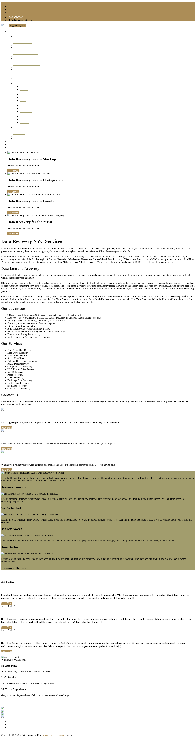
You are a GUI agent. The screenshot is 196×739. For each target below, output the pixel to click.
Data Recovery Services (20, 33)
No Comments (22, 581)
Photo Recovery (21, 72)
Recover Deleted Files (24, 50)
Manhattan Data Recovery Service (36, 103)
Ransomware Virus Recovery (27, 36)
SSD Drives (19, 75)
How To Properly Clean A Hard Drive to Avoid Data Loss (46, 612)
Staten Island (26, 97)
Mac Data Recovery (23, 69)
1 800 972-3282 (15, 17)
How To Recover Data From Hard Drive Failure (39, 636)
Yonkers (24, 116)
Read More (6, 427)
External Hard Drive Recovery (28, 67)
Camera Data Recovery (24, 56)
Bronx (23, 100)
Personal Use (12, 458)
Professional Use (15, 437)
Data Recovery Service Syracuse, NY (38, 125)
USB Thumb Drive (22, 42)
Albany (23, 119)
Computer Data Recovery (25, 53)
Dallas (16, 127)
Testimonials (14, 141)
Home (10, 31)
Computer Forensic (22, 58)
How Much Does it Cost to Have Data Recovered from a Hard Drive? (55, 588)
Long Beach (26, 111)
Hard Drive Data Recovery (26, 64)
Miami (16, 130)
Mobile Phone (20, 45)
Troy (22, 108)
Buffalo (23, 114)
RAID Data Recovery (24, 39)
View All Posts (8, 654)
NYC (16, 83)
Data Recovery (27, 94)
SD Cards (18, 78)
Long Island (25, 86)
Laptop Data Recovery (24, 47)
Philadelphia (19, 133)
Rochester (24, 122)
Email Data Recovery (23, 61)
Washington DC (21, 138)
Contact (11, 147)
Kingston (24, 89)
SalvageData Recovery (53, 735)
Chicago (17, 136)
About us (12, 144)
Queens (23, 105)
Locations (12, 80)
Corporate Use (13, 416)
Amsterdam (25, 92)
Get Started (13, 171)
